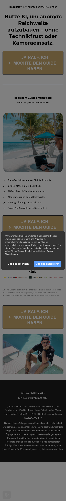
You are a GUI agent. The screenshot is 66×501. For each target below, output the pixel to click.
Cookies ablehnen (18, 263)
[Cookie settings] (7, 495)
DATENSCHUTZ (39, 397)
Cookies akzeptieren (47, 263)
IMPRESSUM (24, 397)
